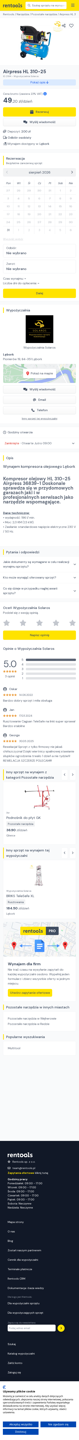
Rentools (8, 14)
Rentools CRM (16, 1278)
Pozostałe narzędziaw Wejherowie (32, 1018)
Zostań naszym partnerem (24, 1250)
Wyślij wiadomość (43, 122)
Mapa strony (16, 1222)
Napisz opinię (39, 635)
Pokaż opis (38, 82)
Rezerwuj (42, 112)
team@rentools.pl (23, 1168)
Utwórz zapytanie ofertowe (30, 993)
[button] (39, 443)
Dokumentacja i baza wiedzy (26, 1288)
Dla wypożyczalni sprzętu (24, 1303)
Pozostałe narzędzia (44, 14)
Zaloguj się (14, 1372)
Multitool (14, 1048)
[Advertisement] (39, 1098)
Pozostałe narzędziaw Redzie (28, 1024)
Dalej (39, 293)
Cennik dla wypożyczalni (23, 1259)
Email (42, 400)
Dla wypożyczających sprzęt (25, 1312)
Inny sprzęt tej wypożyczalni (39, 418)
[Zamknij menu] (73, 5)
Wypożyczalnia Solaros (39, 348)
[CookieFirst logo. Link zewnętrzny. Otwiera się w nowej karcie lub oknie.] (4, 1387)
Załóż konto (15, 1363)
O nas (11, 1231)
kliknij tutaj (28, 1173)
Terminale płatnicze (20, 1269)
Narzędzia (23, 14)
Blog (10, 1241)
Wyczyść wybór (13, 239)
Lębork (44, 144)
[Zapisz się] (61, 1328)
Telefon (42, 410)
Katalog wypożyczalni (21, 1353)
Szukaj (12, 1344)
